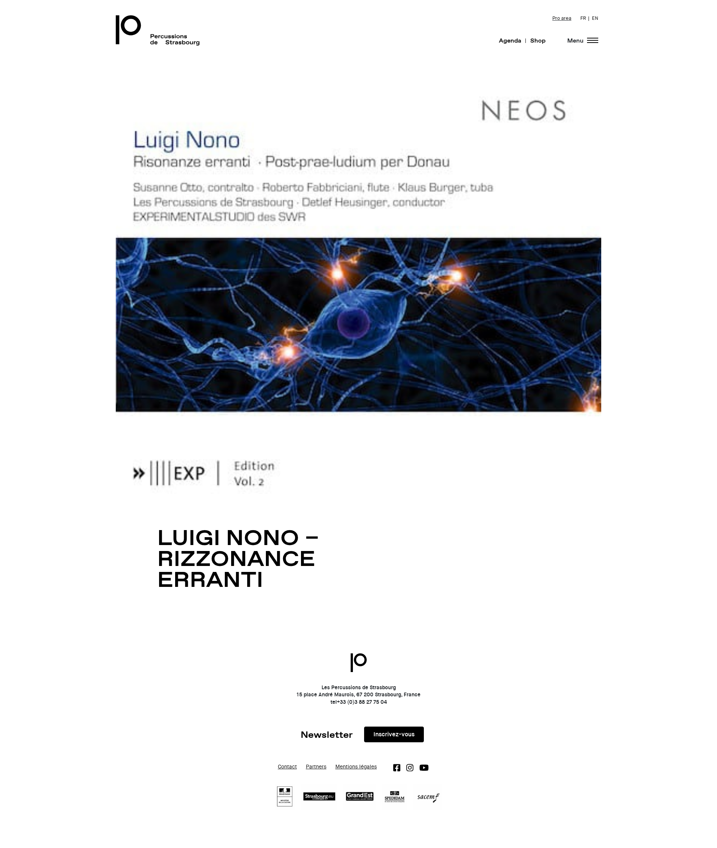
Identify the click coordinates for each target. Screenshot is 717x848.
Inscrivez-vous (394, 734)
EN (595, 18)
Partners (316, 766)
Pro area (561, 18)
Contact (287, 766)
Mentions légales (356, 766)
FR (583, 18)
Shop (538, 40)
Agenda (510, 40)
